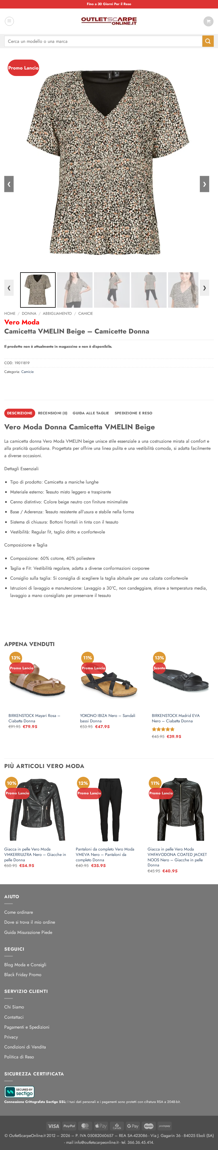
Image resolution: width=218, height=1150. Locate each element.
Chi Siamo (14, 1007)
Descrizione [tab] (20, 413)
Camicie (85, 313)
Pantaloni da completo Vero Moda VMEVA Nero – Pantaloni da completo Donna (105, 854)
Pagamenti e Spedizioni (26, 1027)
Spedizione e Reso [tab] (133, 413)
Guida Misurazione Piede (28, 932)
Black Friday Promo (22, 974)
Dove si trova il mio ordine (29, 922)
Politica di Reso (19, 1057)
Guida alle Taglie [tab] (91, 413)
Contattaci (14, 1017)
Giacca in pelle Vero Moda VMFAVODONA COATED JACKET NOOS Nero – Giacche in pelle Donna (177, 857)
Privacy (11, 1037)
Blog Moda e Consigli (25, 964)
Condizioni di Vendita (25, 1047)
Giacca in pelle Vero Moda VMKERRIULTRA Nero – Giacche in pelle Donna (35, 854)
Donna (29, 313)
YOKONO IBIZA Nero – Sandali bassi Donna (107, 718)
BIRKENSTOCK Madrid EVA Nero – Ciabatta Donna (176, 718)
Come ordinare (18, 912)
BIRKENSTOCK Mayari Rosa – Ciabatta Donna (34, 718)
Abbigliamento (57, 313)
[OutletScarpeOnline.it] (109, 21)
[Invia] (208, 41)
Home (9, 313)
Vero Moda (21, 322)
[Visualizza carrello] (208, 21)
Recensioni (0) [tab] (53, 413)
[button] (9, 21)
